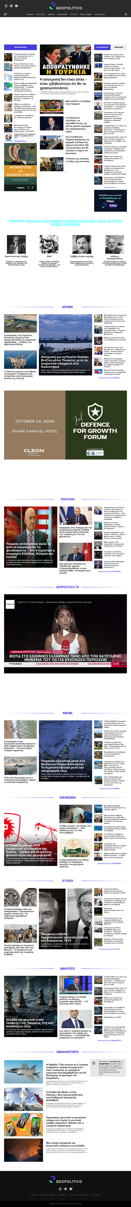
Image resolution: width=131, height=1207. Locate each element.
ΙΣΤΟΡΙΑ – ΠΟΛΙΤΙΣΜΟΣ (81, 14)
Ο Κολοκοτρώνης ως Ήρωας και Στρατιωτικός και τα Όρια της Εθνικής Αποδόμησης (114, 263)
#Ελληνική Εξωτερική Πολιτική (69, 221)
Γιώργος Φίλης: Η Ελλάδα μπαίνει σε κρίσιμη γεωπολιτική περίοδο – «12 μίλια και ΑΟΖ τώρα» (49, 263)
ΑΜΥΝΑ (51, 14)
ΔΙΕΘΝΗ (29, 14)
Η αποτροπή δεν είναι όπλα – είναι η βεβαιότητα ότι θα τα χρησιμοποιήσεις (82, 263)
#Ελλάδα (33, 221)
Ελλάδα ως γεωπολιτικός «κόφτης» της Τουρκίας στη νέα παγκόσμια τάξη (16, 263)
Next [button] (32, 187)
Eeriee (80, 1204)
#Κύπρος (114, 221)
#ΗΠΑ (101, 221)
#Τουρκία (72, 224)
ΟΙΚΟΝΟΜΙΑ (62, 14)
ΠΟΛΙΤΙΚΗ (40, 14)
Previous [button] (28, 187)
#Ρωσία (57, 224)
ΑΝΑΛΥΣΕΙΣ (100, 14)
